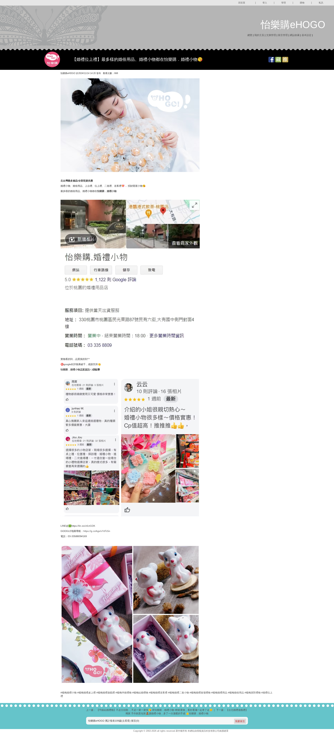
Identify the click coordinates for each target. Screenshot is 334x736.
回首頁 (241, 2)
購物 (302, 2)
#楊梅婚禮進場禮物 (200, 692)
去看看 (126, 720)
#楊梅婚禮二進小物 (178, 692)
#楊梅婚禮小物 (69, 692)
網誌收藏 (295, 35)
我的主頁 (259, 35)
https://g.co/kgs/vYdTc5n (96, 531)
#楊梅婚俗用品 (236, 692)
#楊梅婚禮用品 (219, 692)
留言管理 (283, 35)
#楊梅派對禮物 (253, 692)
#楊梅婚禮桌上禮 (86, 692)
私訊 (321, 2)
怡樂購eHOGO (293, 24)
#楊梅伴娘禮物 (124, 692)
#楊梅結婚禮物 (140, 692)
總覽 (249, 35)
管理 (283, 2)
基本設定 (306, 35)
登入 (265, 2)
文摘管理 (271, 35)
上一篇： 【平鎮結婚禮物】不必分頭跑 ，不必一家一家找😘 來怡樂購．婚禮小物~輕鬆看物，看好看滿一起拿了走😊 (149, 710)
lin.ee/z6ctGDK (87, 525)
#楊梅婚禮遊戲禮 (105, 692)
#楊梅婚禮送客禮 (158, 692)
